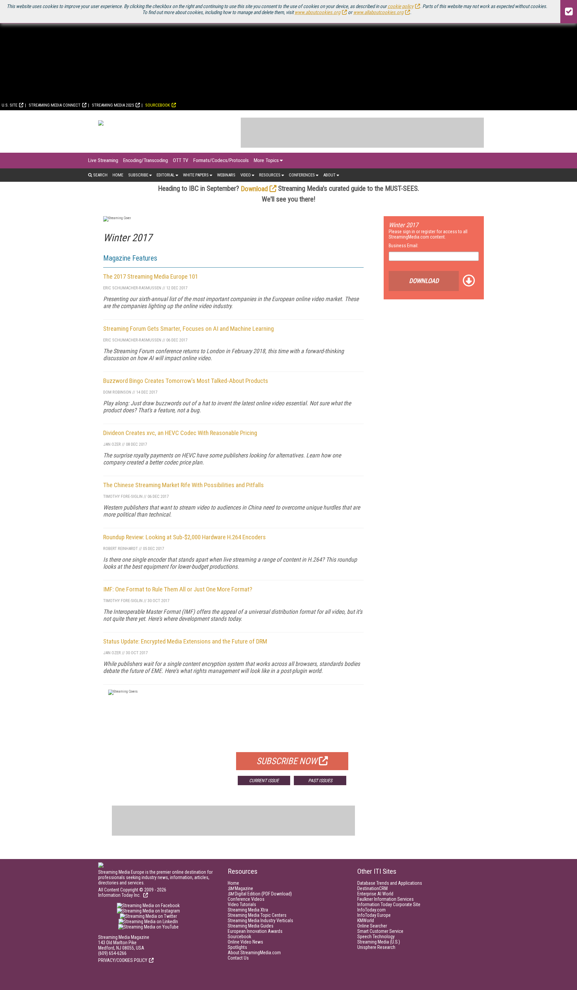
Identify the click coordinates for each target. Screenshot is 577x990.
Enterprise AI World (375, 893)
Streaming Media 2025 (113, 105)
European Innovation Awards (255, 931)
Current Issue (264, 780)
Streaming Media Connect (54, 105)
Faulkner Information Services (385, 899)
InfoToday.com (371, 909)
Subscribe (138, 174)
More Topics (266, 160)
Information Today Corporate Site (388, 904)
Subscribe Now (286, 761)
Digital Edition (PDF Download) (260, 893)
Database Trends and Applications (389, 883)
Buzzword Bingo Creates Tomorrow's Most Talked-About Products (185, 381)
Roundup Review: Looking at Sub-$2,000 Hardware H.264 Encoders (184, 537)
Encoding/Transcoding (145, 160)
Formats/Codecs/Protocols (221, 160)
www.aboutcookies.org (317, 12)
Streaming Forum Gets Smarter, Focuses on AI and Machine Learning (188, 328)
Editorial (166, 174)
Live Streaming (103, 160)
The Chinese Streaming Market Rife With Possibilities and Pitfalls (183, 485)
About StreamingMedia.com (254, 952)
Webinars (226, 174)
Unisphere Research (376, 947)
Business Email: (403, 245)
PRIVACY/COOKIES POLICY (122, 960)
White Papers (196, 174)
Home (118, 174)
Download (254, 189)
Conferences (302, 174)
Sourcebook (157, 105)
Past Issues (320, 780)
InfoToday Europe (374, 915)
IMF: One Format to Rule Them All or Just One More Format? (177, 589)
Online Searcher (372, 926)
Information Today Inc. (120, 895)
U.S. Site (9, 105)
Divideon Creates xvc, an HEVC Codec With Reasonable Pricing (180, 433)
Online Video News (245, 942)
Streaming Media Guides (250, 926)
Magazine (240, 888)
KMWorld (365, 920)
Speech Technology (376, 936)
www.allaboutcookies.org (378, 12)
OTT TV (180, 160)
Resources (269, 174)
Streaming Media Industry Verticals (260, 920)
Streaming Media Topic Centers (257, 915)
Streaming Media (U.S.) (378, 942)
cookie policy (400, 6)
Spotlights (237, 947)
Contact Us (238, 958)
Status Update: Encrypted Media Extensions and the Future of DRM (185, 641)
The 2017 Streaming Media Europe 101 (150, 276)
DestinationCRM (372, 888)
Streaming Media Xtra (248, 909)
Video (245, 174)
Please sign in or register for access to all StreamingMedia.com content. (428, 234)
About (329, 174)
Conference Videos (246, 899)
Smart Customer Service (380, 931)
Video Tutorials (242, 904)
